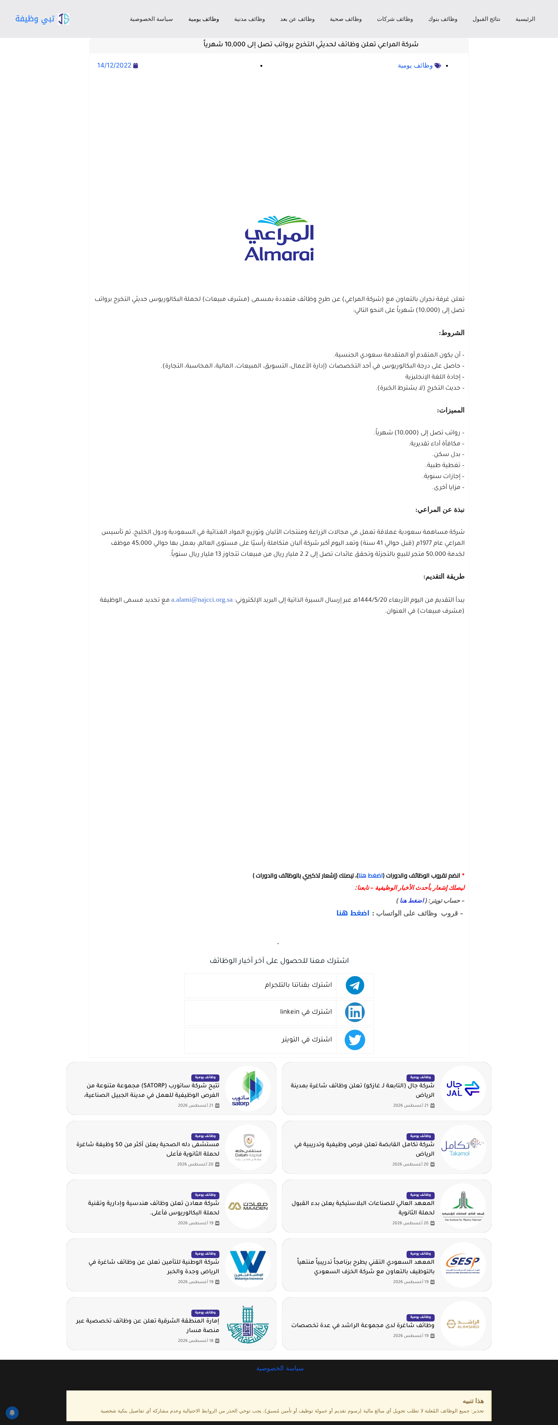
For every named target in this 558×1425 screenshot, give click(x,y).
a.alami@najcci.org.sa (202, 599)
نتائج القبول (486, 18)
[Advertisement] (279, 122)
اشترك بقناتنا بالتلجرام (298, 985)
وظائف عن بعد (297, 18)
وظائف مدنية (249, 18)
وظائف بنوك (442, 18)
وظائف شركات (395, 18)
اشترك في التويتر (307, 1040)
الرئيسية (525, 18)
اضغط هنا (370, 875)
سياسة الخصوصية (151, 18)
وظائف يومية (203, 18)
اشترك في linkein (306, 1012)
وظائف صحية (346, 18)
